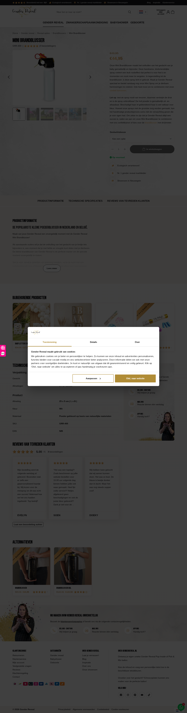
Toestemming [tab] (50, 342)
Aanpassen (91, 378)
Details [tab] (93, 342)
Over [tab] (137, 342)
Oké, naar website (135, 378)
